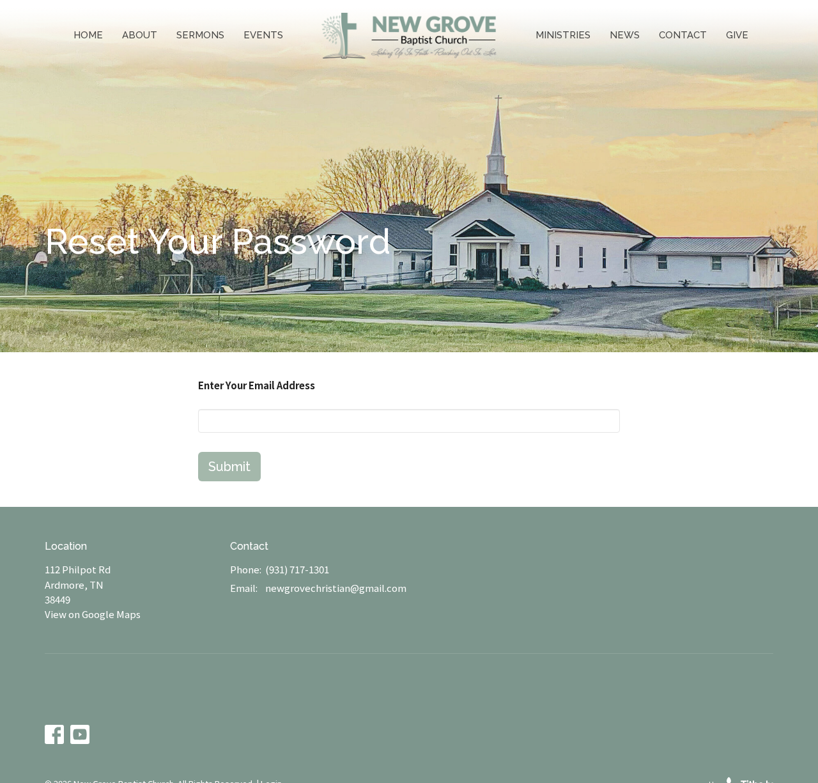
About (139, 35)
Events (263, 35)
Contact (683, 35)
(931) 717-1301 (297, 569)
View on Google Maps (93, 614)
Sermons (200, 35)
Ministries (563, 35)
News (625, 35)
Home (88, 35)
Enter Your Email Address (256, 385)
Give (737, 35)
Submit (229, 466)
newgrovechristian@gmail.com (335, 587)
